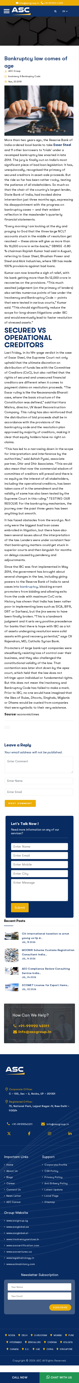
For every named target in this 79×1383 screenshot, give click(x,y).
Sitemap (49, 1202)
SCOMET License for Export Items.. (45, 985)
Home (9, 1164)
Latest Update (53, 1189)
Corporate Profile (55, 1164)
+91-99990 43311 (53, 3)
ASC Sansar (13, 1202)
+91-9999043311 (22, 1124)
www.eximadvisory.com (20, 1264)
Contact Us (13, 1189)
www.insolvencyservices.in (21, 1239)
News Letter (13, 1195)
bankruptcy (29, 586)
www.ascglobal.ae (17, 1226)
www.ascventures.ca (19, 1251)
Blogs (9, 1177)
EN (65, 11)
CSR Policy (51, 1170)
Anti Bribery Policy (56, 1183)
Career (10, 1183)
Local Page (51, 1195)
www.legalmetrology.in (20, 1257)
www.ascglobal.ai (17, 1233)
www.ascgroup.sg (17, 1220)
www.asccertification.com (21, 1245)
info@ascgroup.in (34, 1032)
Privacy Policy (53, 1177)
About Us (12, 1170)
